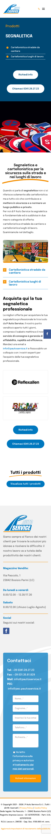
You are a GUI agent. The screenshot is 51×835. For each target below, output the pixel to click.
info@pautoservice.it (15, 349)
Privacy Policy (26, 808)
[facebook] (6, 631)
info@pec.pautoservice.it (24, 688)
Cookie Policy (40, 808)
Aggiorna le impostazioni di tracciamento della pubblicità (25, 829)
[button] (25, 271)
